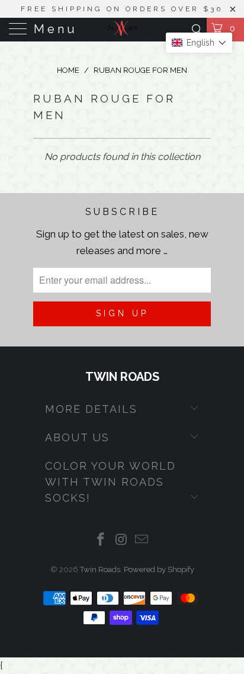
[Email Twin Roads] (142, 540)
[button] (199, 43)
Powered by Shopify (159, 569)
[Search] (196, 29)
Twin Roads (100, 569)
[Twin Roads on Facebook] (101, 540)
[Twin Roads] (122, 29)
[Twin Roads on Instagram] (121, 540)
